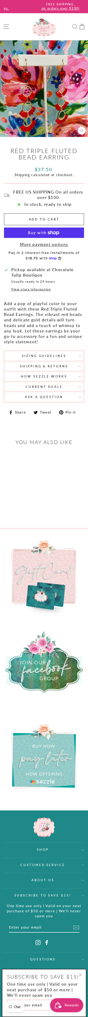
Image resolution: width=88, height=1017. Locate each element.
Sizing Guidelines (44, 356)
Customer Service (42, 865)
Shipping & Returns (44, 366)
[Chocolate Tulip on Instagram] (38, 942)
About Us (42, 880)
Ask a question (44, 397)
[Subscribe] (76, 927)
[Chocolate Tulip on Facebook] (46, 942)
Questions (43, 959)
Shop (43, 849)
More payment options (44, 244)
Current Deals (44, 387)
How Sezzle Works (44, 376)
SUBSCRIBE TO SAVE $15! (42, 895)
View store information (31, 289)
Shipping (22, 175)
